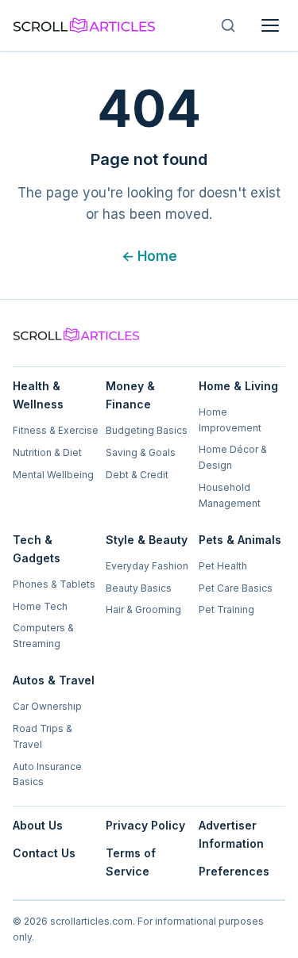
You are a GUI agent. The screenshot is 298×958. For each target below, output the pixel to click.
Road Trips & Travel (42, 736)
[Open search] (228, 25)
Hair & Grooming (143, 609)
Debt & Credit (137, 475)
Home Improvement (230, 420)
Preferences (234, 871)
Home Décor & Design (233, 457)
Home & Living (238, 386)
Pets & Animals (240, 539)
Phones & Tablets (54, 584)
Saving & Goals (141, 452)
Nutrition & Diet (47, 452)
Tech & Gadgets (36, 549)
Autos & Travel (54, 680)
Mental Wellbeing (53, 475)
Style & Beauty (147, 539)
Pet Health (223, 566)
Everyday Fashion (147, 566)
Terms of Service (131, 862)
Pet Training (226, 609)
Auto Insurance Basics (47, 774)
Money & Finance (130, 395)
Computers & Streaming (43, 636)
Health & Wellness (38, 395)
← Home (149, 256)
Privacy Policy (145, 825)
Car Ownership (47, 706)
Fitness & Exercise (56, 430)
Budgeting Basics (147, 430)
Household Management (230, 495)
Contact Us (44, 853)
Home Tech (40, 606)
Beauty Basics (139, 588)
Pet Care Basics (236, 588)
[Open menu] (270, 25)
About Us (38, 825)
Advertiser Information (231, 834)
